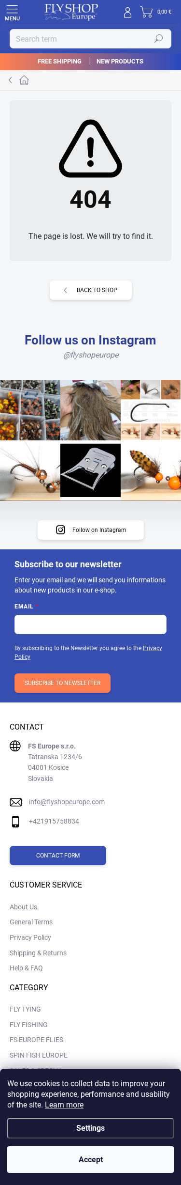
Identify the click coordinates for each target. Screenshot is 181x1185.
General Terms (31, 922)
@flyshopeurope (90, 354)
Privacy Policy (30, 937)
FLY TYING (25, 1009)
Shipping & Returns (38, 953)
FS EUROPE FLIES (36, 1040)
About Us (23, 907)
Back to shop (97, 290)
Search (159, 38)
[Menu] (12, 12)
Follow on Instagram (99, 530)
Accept (91, 1159)
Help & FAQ (26, 968)
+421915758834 (54, 821)
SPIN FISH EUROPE (39, 1055)
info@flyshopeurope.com (67, 802)
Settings (90, 1128)
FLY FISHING (29, 1025)
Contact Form (58, 855)
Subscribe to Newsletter (62, 683)
